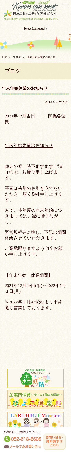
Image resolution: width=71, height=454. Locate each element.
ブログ (17, 57)
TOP (4, 57)
